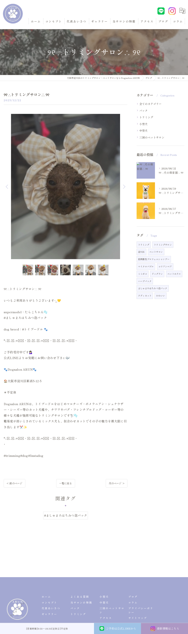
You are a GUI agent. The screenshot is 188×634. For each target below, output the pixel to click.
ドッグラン (157, 273)
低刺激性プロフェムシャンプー (153, 259)
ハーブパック (144, 281)
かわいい (160, 295)
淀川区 (141, 251)
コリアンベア (165, 266)
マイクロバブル (146, 266)
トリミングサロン (163, 244)
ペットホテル (174, 273)
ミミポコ (142, 273)
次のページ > (116, 483)
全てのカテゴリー (150, 104)
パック (143, 110)
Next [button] (123, 186)
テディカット (144, 295)
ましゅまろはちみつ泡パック (152, 288)
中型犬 (143, 130)
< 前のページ (14, 483)
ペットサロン (156, 251)
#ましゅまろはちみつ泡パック (65, 515)
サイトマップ (137, 618)
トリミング (146, 117)
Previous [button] (7, 186)
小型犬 (143, 124)
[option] (65, 186)
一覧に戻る (65, 483)
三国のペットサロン (151, 137)
